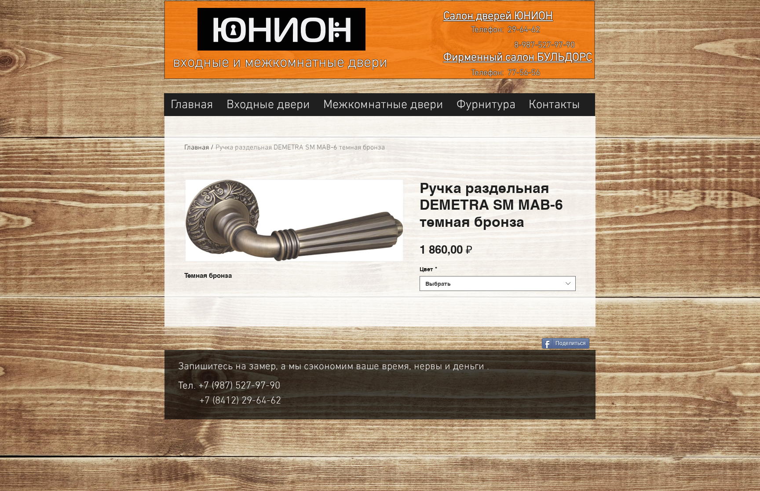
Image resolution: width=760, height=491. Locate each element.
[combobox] (498, 283)
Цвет (428, 269)
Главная (196, 147)
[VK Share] (502, 344)
